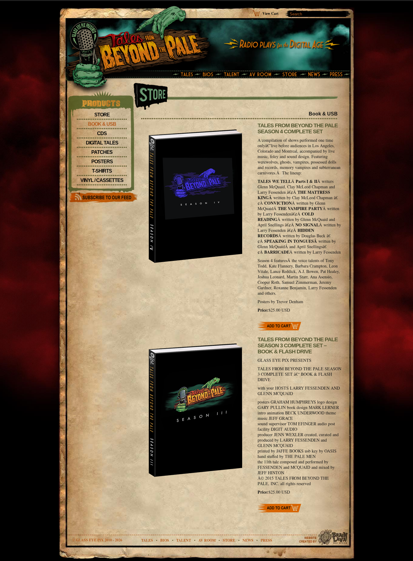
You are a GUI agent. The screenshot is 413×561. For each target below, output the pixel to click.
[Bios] (208, 74)
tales (147, 540)
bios (164, 540)
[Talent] (232, 74)
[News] (316, 74)
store (229, 540)
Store (102, 114)
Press (266, 540)
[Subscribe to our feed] (103, 197)
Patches (101, 152)
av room (207, 540)
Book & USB (102, 124)
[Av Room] (262, 74)
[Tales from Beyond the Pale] (141, 41)
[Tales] (185, 74)
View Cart (270, 13)
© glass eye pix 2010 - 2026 (97, 540)
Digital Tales (102, 142)
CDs (102, 133)
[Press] (338, 74)
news (247, 540)
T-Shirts (102, 170)
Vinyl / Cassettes (101, 180)
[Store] (291, 74)
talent (183, 540)
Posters (102, 161)
